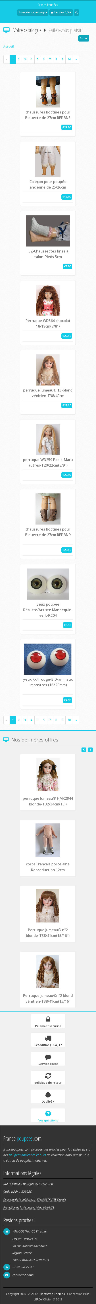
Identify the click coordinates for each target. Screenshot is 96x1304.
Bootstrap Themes (52, 1294)
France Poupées (48, 4)
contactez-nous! (23, 1275)
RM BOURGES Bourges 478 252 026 (28, 1184)
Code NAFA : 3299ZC (17, 1191)
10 (69, 59)
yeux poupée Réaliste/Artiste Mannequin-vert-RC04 (48, 610)
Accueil (8, 46)
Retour (84, 38)
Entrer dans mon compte (33, 12)
